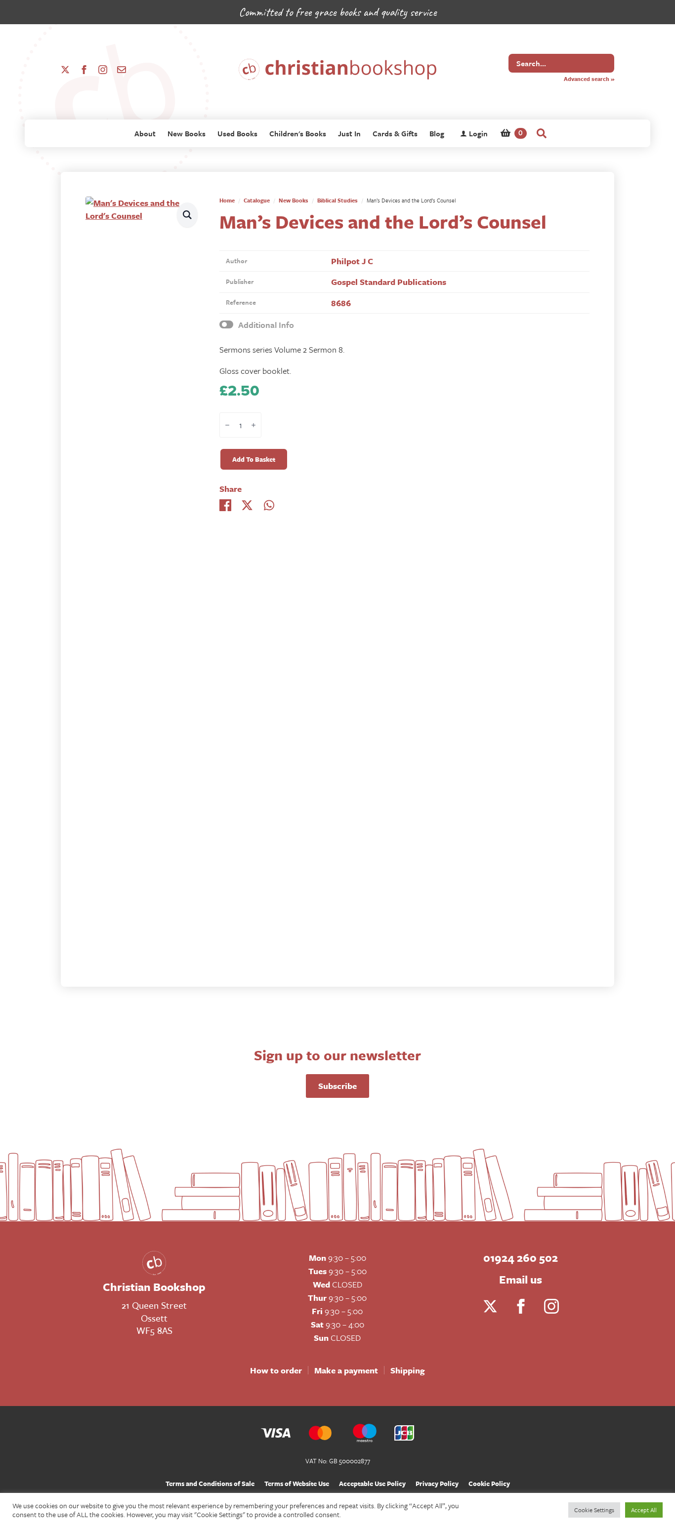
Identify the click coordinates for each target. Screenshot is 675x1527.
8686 (341, 303)
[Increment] (253, 425)
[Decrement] (227, 425)
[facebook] (84, 69)
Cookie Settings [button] (594, 1509)
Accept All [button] (644, 1509)
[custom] (121, 69)
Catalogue (257, 200)
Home (227, 200)
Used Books (237, 133)
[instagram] (102, 69)
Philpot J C (352, 261)
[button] (187, 214)
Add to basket (253, 459)
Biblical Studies (337, 200)
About (145, 133)
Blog (436, 133)
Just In (349, 133)
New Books (187, 133)
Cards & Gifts (395, 133)
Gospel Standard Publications (388, 282)
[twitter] (65, 69)
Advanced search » (589, 79)
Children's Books (297, 133)
